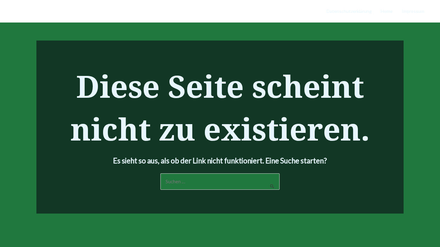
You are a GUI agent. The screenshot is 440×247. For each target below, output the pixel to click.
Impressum (413, 11)
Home (387, 11)
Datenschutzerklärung (349, 11)
